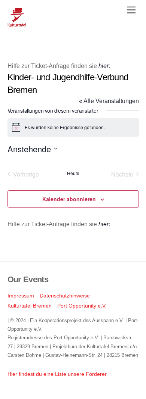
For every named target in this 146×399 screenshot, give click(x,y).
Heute (73, 173)
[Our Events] (16, 23)
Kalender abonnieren (69, 199)
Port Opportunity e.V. (82, 306)
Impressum (20, 296)
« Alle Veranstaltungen (109, 101)
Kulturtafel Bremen (29, 306)
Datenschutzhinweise (65, 296)
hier (103, 66)
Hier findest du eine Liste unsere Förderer (57, 374)
